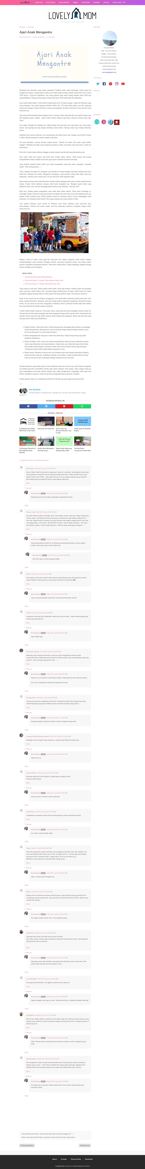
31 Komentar (51, 37)
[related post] (27, 421)
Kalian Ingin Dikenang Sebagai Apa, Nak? (64, 449)
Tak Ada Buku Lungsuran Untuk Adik (82, 449)
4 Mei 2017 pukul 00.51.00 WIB (47, 773)
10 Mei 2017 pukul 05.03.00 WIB (59, 555)
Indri (28, 574)
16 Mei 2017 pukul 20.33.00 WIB (48, 1059)
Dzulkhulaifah (31, 1059)
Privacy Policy (76, 1159)
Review (106, 2)
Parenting (86, 2)
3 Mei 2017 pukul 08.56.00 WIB (56, 594)
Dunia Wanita (64, 2)
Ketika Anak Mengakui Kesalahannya (46, 449)
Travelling (117, 2)
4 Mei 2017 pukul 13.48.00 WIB (45, 933)
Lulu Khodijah (31, 979)
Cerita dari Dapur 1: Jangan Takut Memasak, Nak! (42, 284)
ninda (28, 613)
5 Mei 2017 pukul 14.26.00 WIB (47, 979)
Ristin (28, 892)
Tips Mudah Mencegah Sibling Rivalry (38, 277)
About (54, 1159)
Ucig (28, 848)
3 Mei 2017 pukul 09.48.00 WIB (46, 697)
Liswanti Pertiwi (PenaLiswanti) (37, 736)
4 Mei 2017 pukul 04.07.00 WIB (56, 754)
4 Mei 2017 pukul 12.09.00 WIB (41, 892)
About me (38, 2)
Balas (28, 483)
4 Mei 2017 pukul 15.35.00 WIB (56, 873)
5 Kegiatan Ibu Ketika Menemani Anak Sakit (27, 430)
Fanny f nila (30, 512)
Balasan (29, 488)
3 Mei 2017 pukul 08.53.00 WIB (56, 493)
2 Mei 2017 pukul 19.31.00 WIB (46, 512)
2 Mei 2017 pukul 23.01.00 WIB (40, 574)
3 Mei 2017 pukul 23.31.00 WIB (60, 736)
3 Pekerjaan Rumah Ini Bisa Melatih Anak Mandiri (27, 450)
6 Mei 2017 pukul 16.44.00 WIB (56, 997)
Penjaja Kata (30, 697)
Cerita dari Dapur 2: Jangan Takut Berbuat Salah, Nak (44, 280)
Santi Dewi (30, 812)
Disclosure (50, 2)
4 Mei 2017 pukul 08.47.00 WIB (45, 812)
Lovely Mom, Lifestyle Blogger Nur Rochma (77, 1166)
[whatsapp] (82, 406)
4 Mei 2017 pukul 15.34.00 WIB (56, 829)
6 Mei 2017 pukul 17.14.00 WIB (45, 1015)
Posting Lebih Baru (27, 1145)
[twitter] (46, 406)
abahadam (30, 933)
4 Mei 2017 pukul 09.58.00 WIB (40, 848)
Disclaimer (89, 1159)
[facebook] (28, 406)
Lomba (75, 2)
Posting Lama (84, 1145)
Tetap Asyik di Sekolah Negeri (82, 430)
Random (96, 2)
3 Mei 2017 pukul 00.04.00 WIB (41, 613)
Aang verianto (31, 773)
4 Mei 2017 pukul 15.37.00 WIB (56, 958)
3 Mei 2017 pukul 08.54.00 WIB (56, 539)
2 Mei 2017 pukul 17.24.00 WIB (44, 468)
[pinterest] (64, 406)
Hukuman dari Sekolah (46, 428)
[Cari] (124, 3)
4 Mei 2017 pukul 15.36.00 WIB (56, 914)
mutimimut (30, 1015)
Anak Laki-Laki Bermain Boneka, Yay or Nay (63, 431)
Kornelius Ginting (32, 652)
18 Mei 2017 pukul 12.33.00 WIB (57, 1081)
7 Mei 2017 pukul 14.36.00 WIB (56, 1038)
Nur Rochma (27, 37)
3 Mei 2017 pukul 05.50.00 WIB (50, 652)
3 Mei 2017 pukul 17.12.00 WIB (56, 718)
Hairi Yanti (30, 468)
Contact (64, 1159)
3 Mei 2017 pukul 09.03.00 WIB (56, 674)
